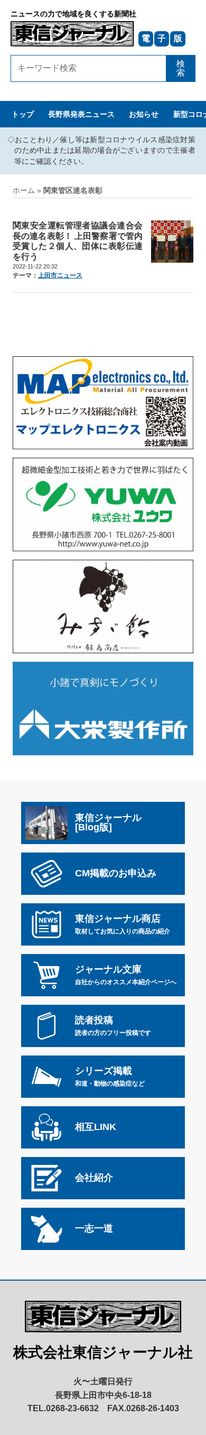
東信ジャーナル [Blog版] (108, 822)
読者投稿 (113, 1025)
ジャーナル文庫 (125, 974)
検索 (180, 68)
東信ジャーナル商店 (122, 923)
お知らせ (143, 114)
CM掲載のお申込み (115, 873)
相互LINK (95, 1127)
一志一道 (94, 1228)
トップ (23, 114)
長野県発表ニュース (81, 114)
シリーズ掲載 (110, 1076)
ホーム (24, 191)
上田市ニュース (60, 275)
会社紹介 (94, 1177)
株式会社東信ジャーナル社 (103, 1352)
